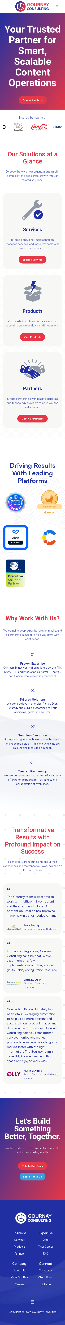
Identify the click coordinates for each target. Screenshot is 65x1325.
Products (19, 1246)
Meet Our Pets (19, 1277)
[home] (31, 6)
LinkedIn (46, 1284)
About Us (19, 1270)
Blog (46, 1239)
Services (19, 1239)
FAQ (45, 1253)
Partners (19, 1253)
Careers (19, 1284)
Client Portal (45, 1277)
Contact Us (46, 1270)
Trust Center (45, 1246)
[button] (57, 6)
